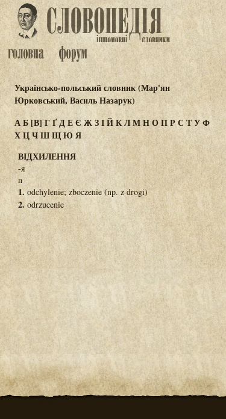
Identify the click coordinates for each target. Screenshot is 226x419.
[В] (36, 122)
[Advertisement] (113, 279)
